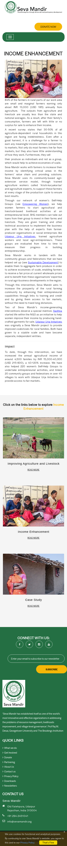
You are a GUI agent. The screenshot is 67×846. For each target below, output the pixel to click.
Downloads (10, 780)
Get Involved (10, 752)
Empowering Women (35, 204)
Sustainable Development (43, 262)
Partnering (9, 762)
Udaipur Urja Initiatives (20, 236)
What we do (10, 747)
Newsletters (10, 785)
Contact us (10, 771)
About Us (9, 766)
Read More (33, 469)
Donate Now (48, 26)
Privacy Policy (27, 842)
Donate (8, 757)
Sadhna (57, 310)
